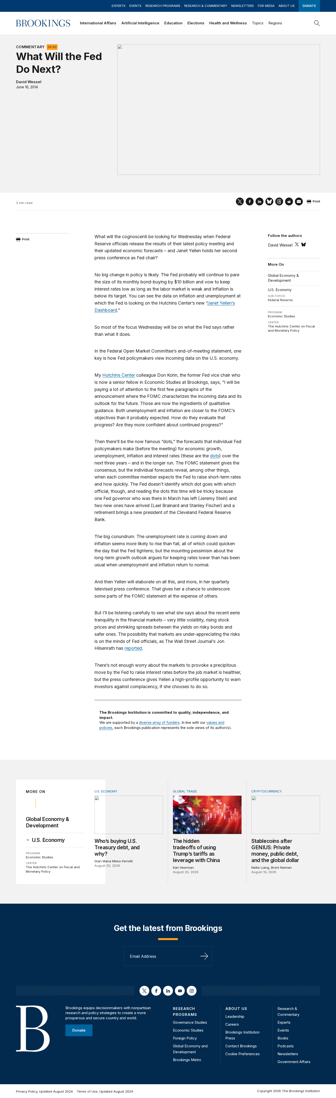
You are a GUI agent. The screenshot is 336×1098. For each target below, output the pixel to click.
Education (173, 23)
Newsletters (242, 6)
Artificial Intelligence (140, 23)
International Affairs (98, 23)
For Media (266, 6)
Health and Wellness (228, 23)
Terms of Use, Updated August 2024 (105, 1091)
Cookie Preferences (242, 1054)
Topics (257, 23)
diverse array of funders (159, 722)
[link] (48, 840)
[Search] (317, 23)
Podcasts (285, 1046)
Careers (232, 1024)
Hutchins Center (118, 375)
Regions (275, 23)
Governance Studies (190, 1022)
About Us (286, 6)
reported (133, 648)
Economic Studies (281, 316)
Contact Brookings (241, 1046)
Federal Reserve (280, 300)
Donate (309, 6)
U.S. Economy (279, 289)
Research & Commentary (205, 6)
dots (214, 455)
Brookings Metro (187, 1059)
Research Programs (162, 6)
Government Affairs (293, 1061)
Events (135, 6)
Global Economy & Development (283, 278)
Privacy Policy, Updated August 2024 (44, 1091)
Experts (118, 6)
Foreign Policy (185, 1038)
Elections (195, 23)
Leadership (234, 1016)
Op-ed (52, 47)
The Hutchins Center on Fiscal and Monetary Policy (291, 328)
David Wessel (28, 81)
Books (282, 1038)
